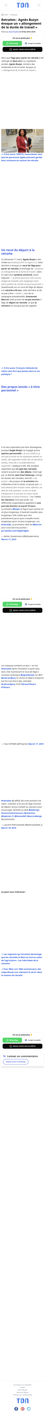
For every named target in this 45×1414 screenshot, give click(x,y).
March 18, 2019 (8, 827)
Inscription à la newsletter (22, 1385)
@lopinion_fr (7, 816)
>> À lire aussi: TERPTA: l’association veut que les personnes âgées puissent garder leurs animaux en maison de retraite (21, 157)
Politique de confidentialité (22, 1395)
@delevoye (34, 809)
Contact (22, 1387)
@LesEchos (29, 813)
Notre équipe (22, 1390)
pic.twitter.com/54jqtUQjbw (15, 530)
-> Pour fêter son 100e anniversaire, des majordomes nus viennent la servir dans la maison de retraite (21, 972)
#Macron (37, 524)
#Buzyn (16, 509)
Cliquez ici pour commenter (16, 1062)
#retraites (6, 524)
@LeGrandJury (8, 677)
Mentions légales (23, 1392)
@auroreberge (34, 816)
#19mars (5, 687)
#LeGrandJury (8, 684)
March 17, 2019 (8, 539)
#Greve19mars (28, 684)
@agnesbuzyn (27, 674)
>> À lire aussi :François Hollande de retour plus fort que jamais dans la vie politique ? (20, 371)
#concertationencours (12, 813)
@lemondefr (20, 816)
